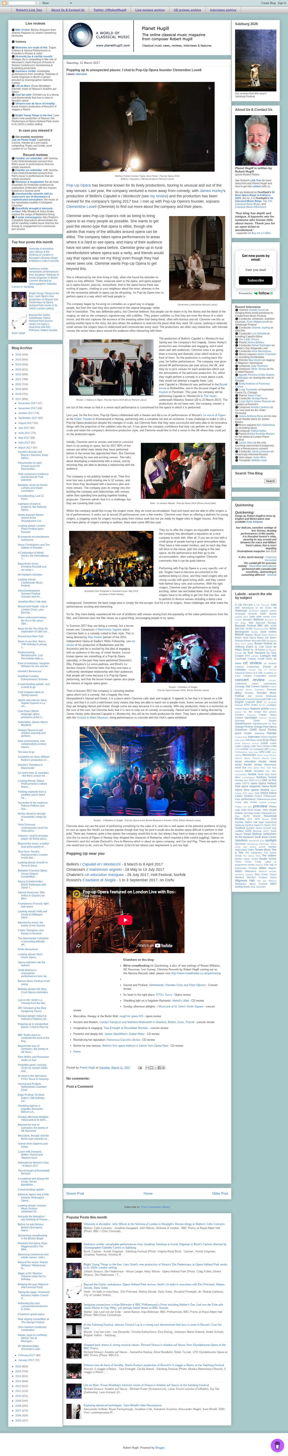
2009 (18, 1400)
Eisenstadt (260, 699)
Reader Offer (261, 810)
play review (250, 802)
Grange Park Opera (265, 726)
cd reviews (270, 663)
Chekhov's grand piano (31, 1314)
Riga (237, 816)
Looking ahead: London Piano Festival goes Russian (31, 528)
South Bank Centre (265, 837)
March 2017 (25, 447)
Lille (251, 749)
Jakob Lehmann (261, 451)
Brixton (247, 640)
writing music (242, 886)
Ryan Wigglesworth (258, 321)
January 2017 (26, 1360)
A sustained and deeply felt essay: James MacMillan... (33, 1181)
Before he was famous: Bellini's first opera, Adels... (31, 1227)
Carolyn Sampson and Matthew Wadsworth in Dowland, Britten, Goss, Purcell (147, 1022)
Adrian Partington (261, 345)
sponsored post (256, 840)
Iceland (238, 737)
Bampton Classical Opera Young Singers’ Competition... (32, 873)
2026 (18, 354)
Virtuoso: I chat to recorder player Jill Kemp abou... (33, 837)
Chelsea (239, 666)
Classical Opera (243, 673)
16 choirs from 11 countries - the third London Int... (33, 774)
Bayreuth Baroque (266, 622)
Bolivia (255, 632)
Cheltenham (253, 666)
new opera (253, 768)
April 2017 (24, 442)
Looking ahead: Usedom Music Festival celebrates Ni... (32, 1208)
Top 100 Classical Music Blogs (253, 203)
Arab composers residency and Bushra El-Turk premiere (33, 477)
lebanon (246, 743)
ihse (245, 737)
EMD (268, 699)
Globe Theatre (265, 720)
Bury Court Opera (244, 644)
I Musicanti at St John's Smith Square (180, 1006)
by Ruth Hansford (254, 652)
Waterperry (250, 871)
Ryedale (239, 822)
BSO (263, 640)
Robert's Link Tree (29, 10)
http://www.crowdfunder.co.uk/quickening (196, 973)
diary (238, 692)
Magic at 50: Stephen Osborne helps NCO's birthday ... (32, 1276)
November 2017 (28, 408)
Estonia (239, 705)
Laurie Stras (245, 442)
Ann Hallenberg (266, 424)
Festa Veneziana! (28, 949)
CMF (260, 673)
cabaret (254, 656)
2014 (18, 1376)
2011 (18, 1390)
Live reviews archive (150, 10)
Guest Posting (267, 729)
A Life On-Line (244, 604)
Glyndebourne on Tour (264, 723)
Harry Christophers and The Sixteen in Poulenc (34, 546)
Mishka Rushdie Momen (261, 433)
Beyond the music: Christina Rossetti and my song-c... (32, 566)
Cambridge (240, 658)
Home (77, 1051)
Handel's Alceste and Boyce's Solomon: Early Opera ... (33, 455)
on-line (272, 780)
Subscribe (256, 280)
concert (272, 676)
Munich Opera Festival (247, 758)
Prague (238, 806)
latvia (237, 743)
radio (237, 810)
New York (266, 768)
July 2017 (24, 427)
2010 (18, 1396)
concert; (272, 680)
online (238, 783)
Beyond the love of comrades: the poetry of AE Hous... (33, 1049)
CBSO (269, 658)
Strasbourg (252, 844)
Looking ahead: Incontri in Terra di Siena (33, 864)
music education (245, 761)
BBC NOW (270, 625)
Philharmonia (263, 799)
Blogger (159, 1447)
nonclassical (241, 774)
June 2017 (24, 432)
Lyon (274, 752)
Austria (272, 613)
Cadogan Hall (268, 655)
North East (263, 774)
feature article (259, 708)
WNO (273, 883)
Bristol (257, 634)
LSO (268, 752)
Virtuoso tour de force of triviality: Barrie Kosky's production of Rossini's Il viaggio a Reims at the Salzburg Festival (154, 1365)
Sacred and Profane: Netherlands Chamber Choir (32, 1086)
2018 (18, 394)
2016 (18, 1366)
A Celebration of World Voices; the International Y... (33, 555)
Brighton (249, 634)
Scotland (240, 828)
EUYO (262, 705)
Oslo (257, 793)
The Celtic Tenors (249, 339)
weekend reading (244, 874)
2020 (18, 384)
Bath (251, 622)
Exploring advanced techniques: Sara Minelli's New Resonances (123, 1405)
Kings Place (269, 740)
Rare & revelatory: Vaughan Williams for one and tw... (34, 665)
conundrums (270, 683)
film (244, 712)
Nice (268, 771)
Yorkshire (261, 887)
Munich (272, 755)
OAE (264, 780)
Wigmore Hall (244, 880)
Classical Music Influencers (250, 207)
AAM (273, 604)
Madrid (238, 755)
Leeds (264, 743)
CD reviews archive (187, 10)
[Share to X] (155, 1068)
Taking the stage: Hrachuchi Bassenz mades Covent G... (34, 1295)
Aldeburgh (241, 610)
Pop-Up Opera (78, 185)
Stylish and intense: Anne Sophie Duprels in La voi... (32, 703)
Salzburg (239, 825)
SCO (273, 825)
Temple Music (263, 849)
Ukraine (259, 865)
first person (269, 712)
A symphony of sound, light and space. (33, 905)
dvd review (255, 696)
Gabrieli (239, 717)
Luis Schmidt (259, 333)
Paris (237, 799)
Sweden (272, 847)
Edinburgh (271, 696)
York (253, 887)
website (272, 871)
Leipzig (245, 746)
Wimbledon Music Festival (251, 884)
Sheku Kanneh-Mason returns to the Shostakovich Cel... (31, 517)
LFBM (273, 746)
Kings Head (256, 740)
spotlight (270, 840)
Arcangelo (240, 613)
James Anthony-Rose (251, 416)
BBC (260, 625)
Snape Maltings (253, 833)
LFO (237, 749)
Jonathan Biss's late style (32, 601)
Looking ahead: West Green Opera (30, 956)
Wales (238, 871)
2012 (18, 1386)
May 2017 (24, 437)
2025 (18, 359)
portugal (272, 802)
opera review (260, 789)
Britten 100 (263, 637)
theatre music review (246, 859)
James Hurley (211, 191)
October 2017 (26, 413)
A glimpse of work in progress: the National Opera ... (32, 507)
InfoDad (271, 574)
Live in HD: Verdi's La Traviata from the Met (31, 1002)
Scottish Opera (254, 828)
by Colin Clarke (263, 646)
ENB (274, 699)
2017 (18, 399)
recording (248, 813)
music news (267, 761)
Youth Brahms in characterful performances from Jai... (33, 973)
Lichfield (244, 749)
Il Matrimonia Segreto (109, 629)
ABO (237, 607)
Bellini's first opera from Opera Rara (135, 1045)
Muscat (265, 758)
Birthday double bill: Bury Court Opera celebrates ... (33, 992)
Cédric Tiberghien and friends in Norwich (31, 932)
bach (246, 617)
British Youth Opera (245, 637)
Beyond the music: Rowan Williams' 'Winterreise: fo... (33, 1265)
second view (269, 828)
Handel (271, 733)
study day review (245, 847)
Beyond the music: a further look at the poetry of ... (33, 845)
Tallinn (251, 849)
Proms (272, 806)
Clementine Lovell (81, 206)
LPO (261, 752)
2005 (18, 1420)
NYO (251, 780)
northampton (248, 777)
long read (253, 752)
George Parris (260, 398)
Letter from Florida (259, 746)
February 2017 (27, 1355)
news (248, 770)
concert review (250, 679)
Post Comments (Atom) (155, 1207)
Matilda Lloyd (259, 460)
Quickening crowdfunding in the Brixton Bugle (32, 1237)
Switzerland (241, 849)
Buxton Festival (263, 643)
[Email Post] (140, 1067)
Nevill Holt (240, 767)
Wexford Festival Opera (261, 877)
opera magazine (251, 786)
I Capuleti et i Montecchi (100, 864)
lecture (255, 743)
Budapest (271, 641)
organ (251, 793)
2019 (18, 389)
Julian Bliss (259, 457)
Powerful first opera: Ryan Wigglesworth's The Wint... (32, 1246)
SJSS (248, 831)
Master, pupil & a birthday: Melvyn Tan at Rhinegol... (32, 1338)
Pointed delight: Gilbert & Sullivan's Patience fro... (33, 1018)
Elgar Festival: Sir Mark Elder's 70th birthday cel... (31, 1097)
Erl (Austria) (270, 702)
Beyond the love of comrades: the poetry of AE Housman (33, 1127)
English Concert (245, 702)
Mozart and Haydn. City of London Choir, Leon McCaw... (32, 609)
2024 (18, 364)
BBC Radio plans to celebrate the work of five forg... (34, 1038)
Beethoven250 (261, 629)
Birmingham (242, 631)
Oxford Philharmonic (265, 796)
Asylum (163, 392)
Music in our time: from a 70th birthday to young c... (32, 644)
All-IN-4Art (254, 611)
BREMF (239, 634)
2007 (18, 1410)
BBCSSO (240, 628)
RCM (250, 810)
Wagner (272, 868)
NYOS (258, 780)
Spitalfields (241, 840)
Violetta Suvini (257, 310)
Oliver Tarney (258, 368)
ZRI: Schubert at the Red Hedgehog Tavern (32, 1010)
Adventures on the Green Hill (259, 607)
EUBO (254, 705)
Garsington (251, 717)
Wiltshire (272, 881)
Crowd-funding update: (31, 1189)
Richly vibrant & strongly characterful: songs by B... (32, 816)
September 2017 (28, 418)
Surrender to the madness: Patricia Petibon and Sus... (33, 805)
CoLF (238, 676)
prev (250, 806)
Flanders (239, 714)
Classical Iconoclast (270, 559)
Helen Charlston (266, 354)
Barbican (258, 619)
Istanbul (272, 737)
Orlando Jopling (261, 327)
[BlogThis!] (151, 1068)
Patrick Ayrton (258, 430)
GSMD (253, 729)
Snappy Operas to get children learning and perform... (32, 733)
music (273, 758)
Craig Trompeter (248, 389)
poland (262, 802)
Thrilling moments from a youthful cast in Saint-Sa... (32, 794)
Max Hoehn (95, 637)
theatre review (267, 858)
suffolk (262, 847)
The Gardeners (253, 852)
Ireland (264, 737)
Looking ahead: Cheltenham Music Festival (30, 582)
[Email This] (147, 1068)
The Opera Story (252, 856)
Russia (265, 819)
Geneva (263, 718)
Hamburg (259, 733)
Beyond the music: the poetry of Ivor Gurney (31, 924)
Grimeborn (241, 729)
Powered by (245, 293)
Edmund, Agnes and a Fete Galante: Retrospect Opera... (33, 1197)
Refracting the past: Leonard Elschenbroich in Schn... (33, 1306)
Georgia (272, 718)
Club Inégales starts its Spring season (31, 694)
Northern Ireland (266, 777)
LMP (266, 749)
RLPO (246, 816)
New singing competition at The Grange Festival (33, 1321)
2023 (18, 369)
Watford (262, 871)
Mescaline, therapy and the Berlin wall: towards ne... (33, 1137)
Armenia (252, 613)
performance (248, 799)
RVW (273, 819)
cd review (252, 663)
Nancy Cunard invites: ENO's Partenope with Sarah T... (32, 884)
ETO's (164, 994)
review (257, 813)
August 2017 (26, 423)
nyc (246, 780)
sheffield (239, 831)
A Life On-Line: (262, 605)
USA (266, 864)
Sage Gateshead (267, 822)
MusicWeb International (262, 566)
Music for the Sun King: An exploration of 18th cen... (33, 630)
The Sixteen (269, 855)
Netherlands (270, 764)
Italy (237, 740)
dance (249, 689)
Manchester (249, 754)
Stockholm (240, 844)
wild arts (261, 881)
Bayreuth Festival (245, 625)
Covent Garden (260, 686)
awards (238, 617)
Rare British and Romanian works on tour (33, 1058)
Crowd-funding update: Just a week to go (34, 686)
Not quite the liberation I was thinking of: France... (33, 1218)
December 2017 (28, 403)
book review (268, 631)
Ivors (242, 740)
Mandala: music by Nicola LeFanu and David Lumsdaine (32, 488)
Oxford (264, 793)
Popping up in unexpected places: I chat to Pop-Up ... (33, 1027)
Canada (252, 658)
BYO (247, 656)
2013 (18, 1381)
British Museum (268, 635)
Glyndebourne (243, 723)
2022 (18, 374)
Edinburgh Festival (244, 699)
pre (245, 806)
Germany (240, 720)
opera (254, 783)
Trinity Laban (263, 861)
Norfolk (252, 774)
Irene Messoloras (261, 351)
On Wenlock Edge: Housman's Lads (29, 1347)
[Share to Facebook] (159, 1068)
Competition (260, 676)
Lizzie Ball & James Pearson (255, 401)
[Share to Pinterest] (163, 1068)
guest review (243, 733)
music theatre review (248, 764)
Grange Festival (244, 726)
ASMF (263, 613)
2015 (18, 1371)
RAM (243, 810)
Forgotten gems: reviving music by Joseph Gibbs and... (33, 1068)
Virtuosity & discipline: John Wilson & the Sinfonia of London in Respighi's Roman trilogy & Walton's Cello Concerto (154, 1224)
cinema (252, 670)
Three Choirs (243, 861)
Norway (239, 780)
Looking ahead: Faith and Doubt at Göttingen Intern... (32, 914)
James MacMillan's (124, 1033)
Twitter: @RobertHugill (110, 10)
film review (255, 712)
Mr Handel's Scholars (30, 574)
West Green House (266, 874)
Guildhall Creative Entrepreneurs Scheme (33, 678)
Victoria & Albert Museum (92, 717)
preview (260, 806)
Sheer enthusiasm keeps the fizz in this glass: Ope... (32, 620)
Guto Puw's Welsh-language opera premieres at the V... (31, 714)
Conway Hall (242, 686)
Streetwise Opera (267, 844)
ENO (259, 702)
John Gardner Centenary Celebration (32, 1329)
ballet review (263, 616)
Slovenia (257, 831)
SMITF (266, 831)
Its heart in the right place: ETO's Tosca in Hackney (33, 1077)
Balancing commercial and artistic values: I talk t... (33, 1256)
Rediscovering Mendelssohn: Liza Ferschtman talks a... (31, 655)
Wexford (239, 877)
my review (158, 196)
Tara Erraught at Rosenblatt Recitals (126, 1028)
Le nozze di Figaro (214, 415)
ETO (246, 705)
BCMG (249, 628)
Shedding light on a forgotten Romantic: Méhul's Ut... (30, 1108)
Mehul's (180, 1000)
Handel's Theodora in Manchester (30, 766)
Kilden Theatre (83, 419)
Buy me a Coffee (261, 233)
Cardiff (260, 658)
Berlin (273, 628)
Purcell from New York (30, 636)
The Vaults (210, 396)
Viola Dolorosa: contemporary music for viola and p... (33, 827)
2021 (18, 379)
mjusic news (263, 755)
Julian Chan (254, 395)
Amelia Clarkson (260, 407)
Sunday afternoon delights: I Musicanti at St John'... (33, 1118)
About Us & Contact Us (68, 10)
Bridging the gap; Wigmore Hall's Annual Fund (33, 1286)
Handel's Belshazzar (30, 671)
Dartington (259, 689)
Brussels (256, 640)
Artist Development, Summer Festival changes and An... (30, 593)
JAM (247, 740)
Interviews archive (223, 10)
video (262, 868)
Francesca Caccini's (123, 1039)
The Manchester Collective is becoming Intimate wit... (33, 941)
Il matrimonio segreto (104, 869)
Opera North (269, 786)
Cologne (247, 676)
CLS (255, 673)
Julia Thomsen (259, 366)
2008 (18, 1405)
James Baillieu (255, 342)
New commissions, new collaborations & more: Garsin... (32, 744)
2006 (18, 1415)
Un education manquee (104, 875)
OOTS (245, 783)
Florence (251, 715)
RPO (250, 819)
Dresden (249, 693)
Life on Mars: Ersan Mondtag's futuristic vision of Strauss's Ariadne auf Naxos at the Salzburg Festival (146, 1385)
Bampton (247, 619)
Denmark (271, 689)
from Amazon (254, 521)
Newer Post (75, 1193)
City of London (267, 670)
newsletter (259, 771)
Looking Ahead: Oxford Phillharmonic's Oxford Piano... (32, 783)
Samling (249, 825)
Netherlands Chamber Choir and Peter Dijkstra (177, 985)
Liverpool (258, 749)
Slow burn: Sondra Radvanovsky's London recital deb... (33, 854)
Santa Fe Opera (262, 825)
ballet (252, 616)
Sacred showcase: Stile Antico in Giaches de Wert (31, 895)
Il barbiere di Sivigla (99, 880)
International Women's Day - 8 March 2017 (33, 1164)
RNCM (256, 816)
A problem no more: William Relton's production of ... (33, 758)
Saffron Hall (251, 822)
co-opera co (270, 673)
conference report (246, 683)
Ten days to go (26, 752)
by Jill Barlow (258, 649)
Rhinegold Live (269, 813)
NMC (274, 771)
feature (246, 708)
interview (81, 74)
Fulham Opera (267, 714)
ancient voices (268, 610)
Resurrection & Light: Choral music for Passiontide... (30, 465)
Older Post (220, 1193)
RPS (257, 819)
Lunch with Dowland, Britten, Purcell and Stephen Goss (30, 1154)
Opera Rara (242, 789)
